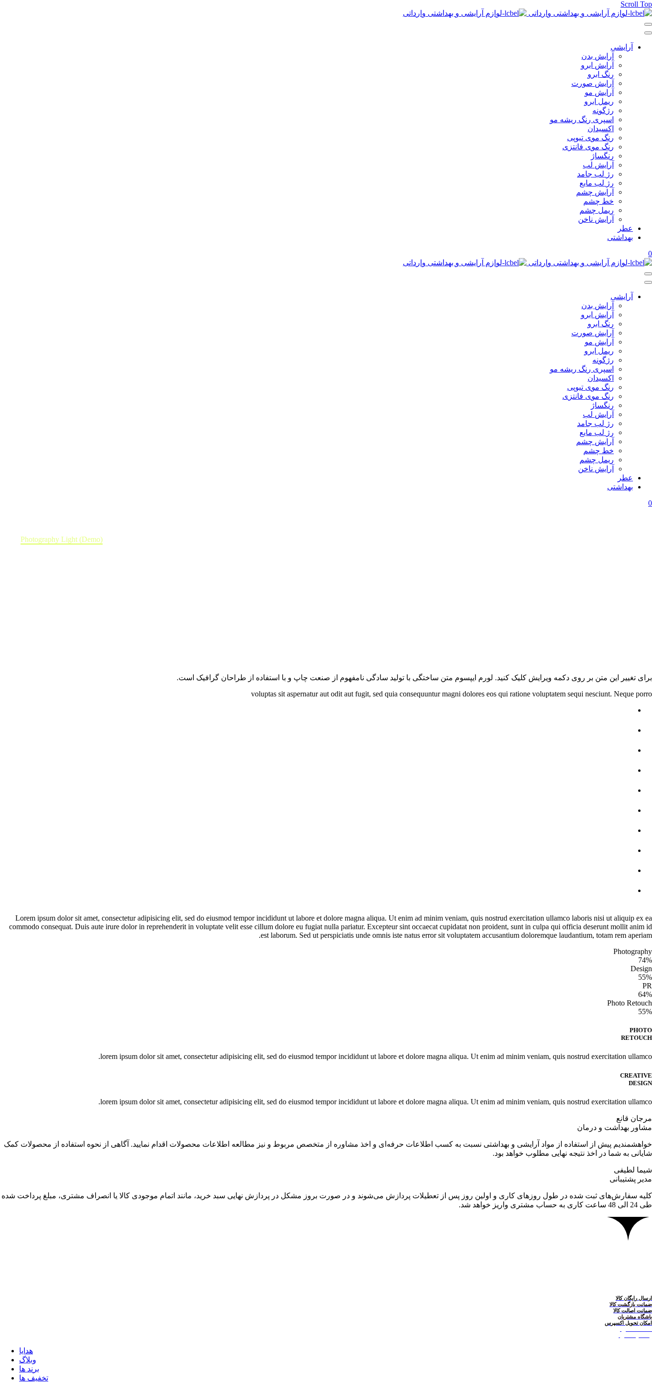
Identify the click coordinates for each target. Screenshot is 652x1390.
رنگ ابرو (601, 74)
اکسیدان (601, 128)
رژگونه (603, 110)
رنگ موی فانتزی (588, 147)
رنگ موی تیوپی (590, 138)
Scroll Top (636, 4)
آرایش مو (599, 92)
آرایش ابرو (597, 65)
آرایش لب (598, 165)
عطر (625, 228)
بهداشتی (620, 237)
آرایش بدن (597, 56)
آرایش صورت (592, 83)
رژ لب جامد (595, 174)
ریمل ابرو (599, 101)
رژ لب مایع (596, 183)
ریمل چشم (596, 210)
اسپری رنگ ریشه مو (582, 119)
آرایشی (621, 47)
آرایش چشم (595, 192)
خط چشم (598, 201)
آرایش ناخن (596, 219)
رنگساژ (602, 156)
